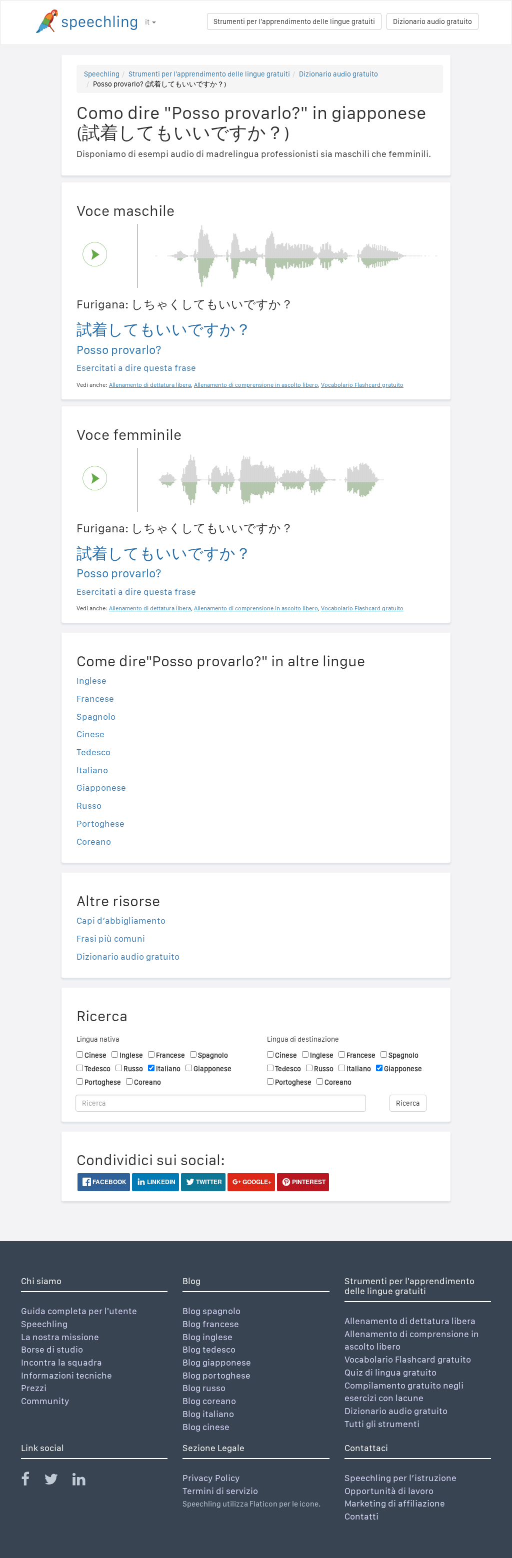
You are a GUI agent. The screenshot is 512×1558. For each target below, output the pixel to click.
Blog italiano (208, 1414)
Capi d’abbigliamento (121, 920)
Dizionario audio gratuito (432, 21)
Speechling (102, 74)
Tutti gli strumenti (382, 1424)
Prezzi (33, 1388)
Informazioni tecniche (66, 1375)
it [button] (148, 22)
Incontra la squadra (61, 1362)
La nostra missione (60, 1337)
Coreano (93, 841)
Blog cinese (206, 1427)
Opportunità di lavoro (389, 1491)
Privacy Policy (211, 1478)
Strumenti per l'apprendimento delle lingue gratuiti (294, 21)
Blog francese (210, 1324)
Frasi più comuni (110, 938)
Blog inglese (207, 1337)
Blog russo (204, 1388)
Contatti (361, 1516)
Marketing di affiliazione (394, 1503)
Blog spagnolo (211, 1311)
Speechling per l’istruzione (400, 1478)
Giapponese (101, 787)
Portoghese (100, 823)
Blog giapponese (216, 1362)
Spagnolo (96, 716)
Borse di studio (52, 1349)
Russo (89, 805)
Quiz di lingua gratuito (390, 1372)
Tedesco (93, 752)
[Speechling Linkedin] (85, 1481)
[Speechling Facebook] (31, 1481)
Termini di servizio (220, 1491)
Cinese (90, 734)
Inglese (91, 680)
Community (45, 1401)
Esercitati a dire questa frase (136, 367)
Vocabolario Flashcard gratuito (407, 1359)
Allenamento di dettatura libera (410, 1321)
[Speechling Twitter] (57, 1481)
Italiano (92, 770)
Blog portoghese (216, 1375)
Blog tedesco (209, 1349)
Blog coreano (209, 1401)
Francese (95, 698)
